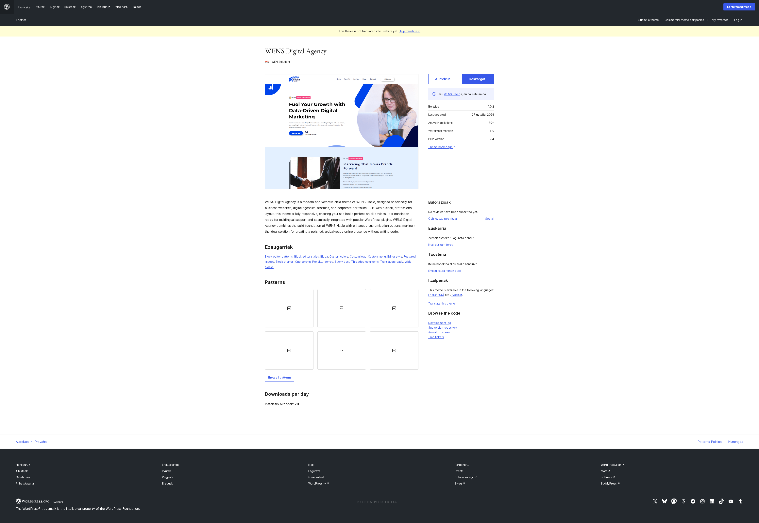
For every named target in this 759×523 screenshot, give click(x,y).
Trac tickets (436, 337)
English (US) (436, 294)
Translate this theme (441, 303)
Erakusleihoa (170, 464)
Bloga (324, 256)
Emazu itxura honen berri (444, 270)
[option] (289, 308)
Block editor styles (306, 256)
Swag (460, 483)
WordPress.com (613, 464)
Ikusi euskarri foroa (440, 244)
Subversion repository (443, 327)
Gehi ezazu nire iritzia (442, 218)
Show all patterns (279, 377)
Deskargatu (478, 79)
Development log (439, 322)
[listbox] (341, 329)
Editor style (394, 256)
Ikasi (311, 464)
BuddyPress (610, 483)
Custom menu (377, 256)
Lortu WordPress (739, 6)
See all (489, 218)
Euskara (58, 501)
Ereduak (167, 483)
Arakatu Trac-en (439, 332)
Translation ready (391, 261)
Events (459, 471)
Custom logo (358, 256)
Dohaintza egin (466, 477)
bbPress (608, 477)
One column (303, 261)
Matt (605, 471)
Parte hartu (462, 464)
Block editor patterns (279, 256)
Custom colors (338, 256)
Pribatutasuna (25, 483)
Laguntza (314, 471)
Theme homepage (440, 147)
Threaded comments (365, 261)
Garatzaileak (316, 477)
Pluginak (167, 477)
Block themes (285, 261)
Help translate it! (409, 31)
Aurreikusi (443, 79)
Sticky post (342, 261)
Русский (456, 294)
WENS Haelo (452, 94)
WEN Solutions (281, 61)
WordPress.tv (318, 483)
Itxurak (166, 471)
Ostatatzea (23, 477)
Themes (21, 20)
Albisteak (22, 471)
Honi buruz (23, 464)
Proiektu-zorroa (322, 261)
